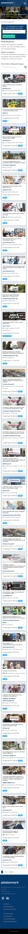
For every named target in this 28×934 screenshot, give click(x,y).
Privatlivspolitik (8, 914)
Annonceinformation (9, 909)
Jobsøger (11, 14)
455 (11, 872)
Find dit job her (7, 42)
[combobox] (11, 67)
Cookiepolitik (7, 916)
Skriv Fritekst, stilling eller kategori (12, 64)
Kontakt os (6, 904)
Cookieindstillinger (9, 919)
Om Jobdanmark (8, 906)
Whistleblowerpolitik (10, 921)
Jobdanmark (4, 14)
